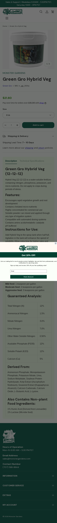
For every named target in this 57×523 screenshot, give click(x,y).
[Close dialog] (56, 243)
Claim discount (28, 277)
